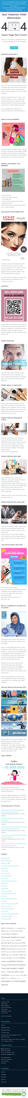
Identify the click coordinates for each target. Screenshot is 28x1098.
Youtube (3, 1072)
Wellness (13, 978)
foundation (12, 940)
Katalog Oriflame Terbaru (8, 881)
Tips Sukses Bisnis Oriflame (8, 913)
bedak (10, 931)
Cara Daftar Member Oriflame (9, 865)
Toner (9, 978)
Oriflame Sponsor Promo (8, 893)
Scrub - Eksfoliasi (8, 972)
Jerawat (3, 878)
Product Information (6, 1007)
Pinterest (3, 1079)
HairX (7, 946)
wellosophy (18, 978)
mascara (11, 955)
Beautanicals (21, 928)
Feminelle (3, 870)
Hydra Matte (4, 873)
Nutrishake (15, 958)
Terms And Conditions (6, 1059)
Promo (3, 901)
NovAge (3, 886)
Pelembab (12, 965)
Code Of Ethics (5, 1061)
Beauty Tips (4, 863)
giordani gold (6, 943)
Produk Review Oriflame (7, 898)
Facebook (3, 1077)
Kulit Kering (11, 949)
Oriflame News (5, 891)
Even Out (3, 868)
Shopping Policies (5, 1027)
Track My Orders (5, 1032)
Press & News (4, 1012)
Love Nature (21, 952)
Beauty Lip (4, 931)
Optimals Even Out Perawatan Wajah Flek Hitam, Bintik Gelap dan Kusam (12, 811)
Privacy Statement (5, 1057)
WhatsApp (3, 1081)
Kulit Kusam (19, 949)
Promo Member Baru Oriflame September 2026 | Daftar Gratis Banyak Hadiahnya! (14, 827)
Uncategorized (5, 919)
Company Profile (5, 1001)
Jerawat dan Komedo (16, 946)
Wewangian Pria (8, 981)
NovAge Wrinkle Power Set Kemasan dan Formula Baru (12, 819)
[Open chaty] (24, 1094)
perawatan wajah (15, 968)
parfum (12, 961)
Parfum (3, 896)
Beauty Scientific (5, 860)
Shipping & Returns (5, 1030)
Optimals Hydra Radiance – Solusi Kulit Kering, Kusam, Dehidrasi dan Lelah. (13, 844)
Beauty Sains (4, 858)
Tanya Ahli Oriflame (6, 908)
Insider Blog (4, 1003)
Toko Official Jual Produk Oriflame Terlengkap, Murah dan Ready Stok (13, 836)
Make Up (3, 883)
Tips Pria (3, 911)
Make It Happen (5, 1005)
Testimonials (4, 1009)
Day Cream (15, 931)
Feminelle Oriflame (5, 940)
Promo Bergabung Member (8, 903)
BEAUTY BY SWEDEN (6, 1016)
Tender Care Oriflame (14, 975)
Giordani (18, 940)
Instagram (3, 1074)
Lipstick (14, 952)
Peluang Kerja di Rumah (11, 806)
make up (4, 955)
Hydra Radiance (5, 876)
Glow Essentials (16, 943)
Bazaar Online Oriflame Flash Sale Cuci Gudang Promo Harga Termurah (13, 1040)
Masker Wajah (18, 955)
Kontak (3, 1025)
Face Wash (21, 937)
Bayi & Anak (15, 928)
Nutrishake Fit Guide (6, 1011)
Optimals (3, 888)
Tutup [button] (20, 9)
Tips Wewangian (5, 916)
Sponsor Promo (5, 906)
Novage (8, 958)
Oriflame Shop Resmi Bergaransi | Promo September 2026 (11, 1035)
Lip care (8, 952)
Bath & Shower (7, 928)
